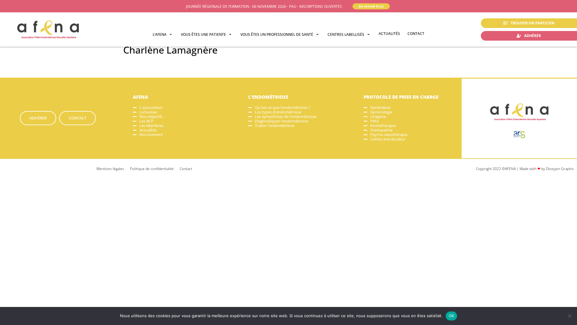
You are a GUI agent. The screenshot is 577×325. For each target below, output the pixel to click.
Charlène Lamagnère (170, 49)
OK (451, 315)
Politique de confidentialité (152, 168)
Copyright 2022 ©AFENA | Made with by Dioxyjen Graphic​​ (525, 168)
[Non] (569, 316)
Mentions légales (110, 168)
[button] (163, 34)
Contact (186, 168)
